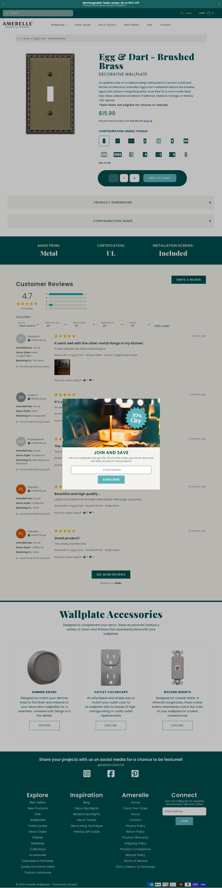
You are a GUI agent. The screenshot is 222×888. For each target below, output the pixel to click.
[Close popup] (156, 402)
